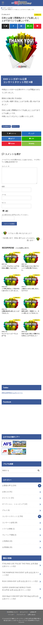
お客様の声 (7, 126)
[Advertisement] (19, 364)
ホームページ (24, 612)
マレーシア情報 (9, 535)
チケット (16, 126)
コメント (5, 166)
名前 (3, 186)
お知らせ (7, 492)
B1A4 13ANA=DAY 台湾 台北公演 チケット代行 (20, 581)
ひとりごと (8, 498)
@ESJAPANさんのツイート (12, 393)
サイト (4, 203)
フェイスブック (21, 614)
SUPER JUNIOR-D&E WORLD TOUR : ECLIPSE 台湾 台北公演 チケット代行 (17, 588)
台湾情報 (7, 547)
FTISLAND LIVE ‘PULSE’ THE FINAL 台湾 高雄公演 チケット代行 (20, 565)
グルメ (6, 510)
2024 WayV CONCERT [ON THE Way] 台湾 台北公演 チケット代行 (20, 597)
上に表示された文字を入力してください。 (15, 215)
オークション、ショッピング (14, 504)
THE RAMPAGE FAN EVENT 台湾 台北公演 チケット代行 (20, 574)
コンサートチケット (12, 516)
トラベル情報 (8, 529)
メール (4, 194)
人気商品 (7, 541)
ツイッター (11, 614)
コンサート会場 (9, 522)
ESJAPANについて (12, 612)
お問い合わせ (31, 614)
